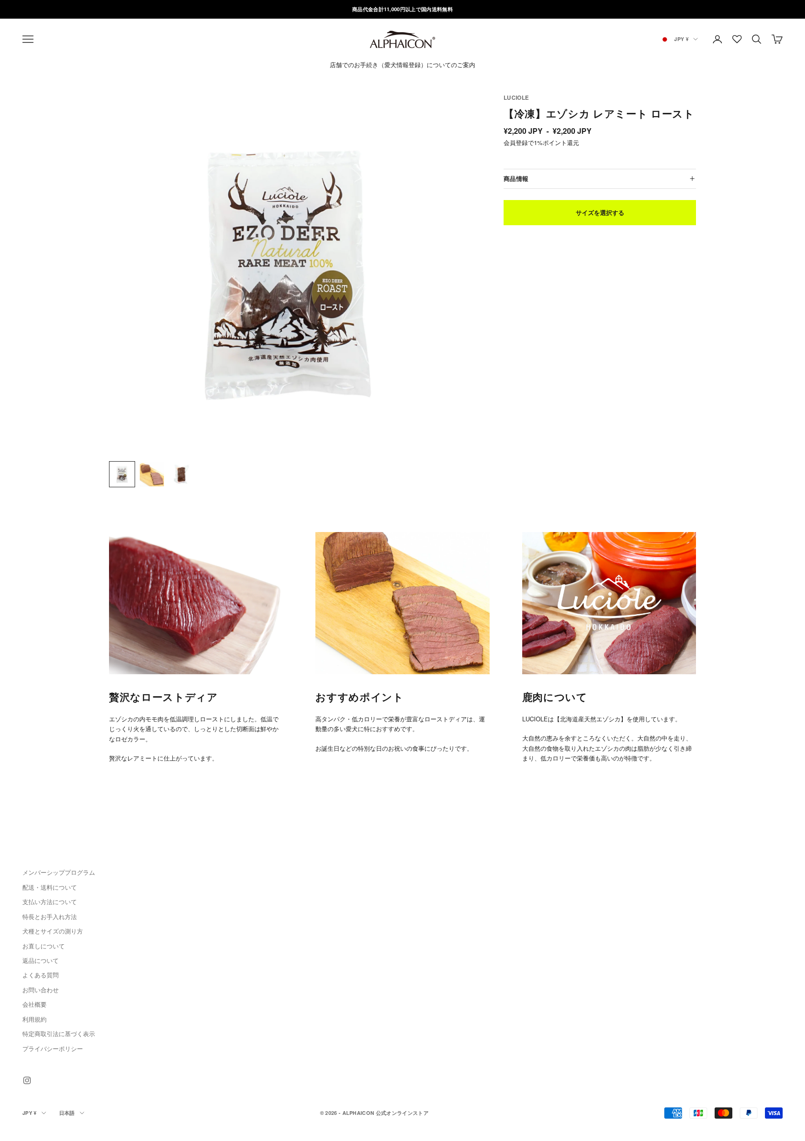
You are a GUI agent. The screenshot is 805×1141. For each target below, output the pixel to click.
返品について (40, 960)
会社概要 (34, 1004)
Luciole (516, 97)
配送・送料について (49, 887)
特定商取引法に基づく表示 (58, 1033)
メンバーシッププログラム (58, 872)
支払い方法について (49, 901)
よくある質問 (40, 974)
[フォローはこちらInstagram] (27, 1080)
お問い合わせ (40, 989)
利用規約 (34, 1019)
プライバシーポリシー (52, 1048)
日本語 (67, 1112)
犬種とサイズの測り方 (52, 931)
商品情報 (516, 178)
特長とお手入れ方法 (49, 916)
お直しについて (43, 945)
